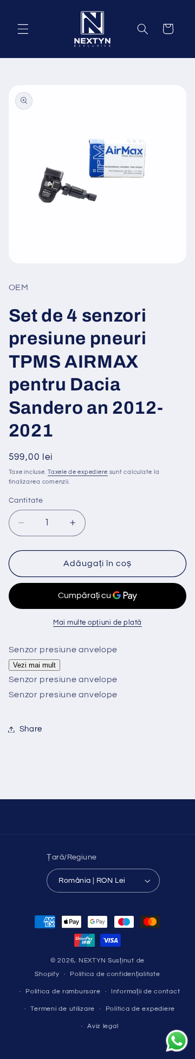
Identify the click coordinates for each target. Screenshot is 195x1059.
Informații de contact (145, 991)
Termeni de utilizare (62, 1009)
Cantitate (26, 500)
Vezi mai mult (34, 665)
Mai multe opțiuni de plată (97, 622)
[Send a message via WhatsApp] (177, 1041)
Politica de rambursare (62, 991)
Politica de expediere (140, 1009)
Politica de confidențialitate (115, 974)
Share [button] (31, 729)
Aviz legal (102, 1026)
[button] (22, 28)
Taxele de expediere (78, 472)
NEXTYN (92, 961)
